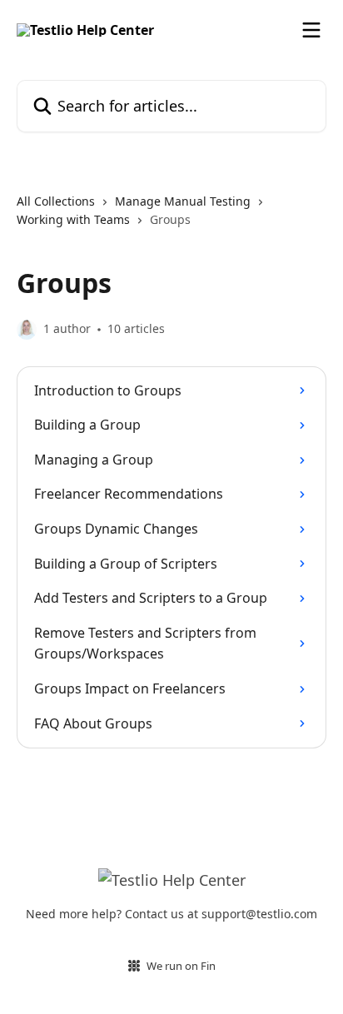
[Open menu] (311, 30)
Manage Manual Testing (183, 201)
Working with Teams (73, 219)
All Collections (56, 201)
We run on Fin (181, 965)
